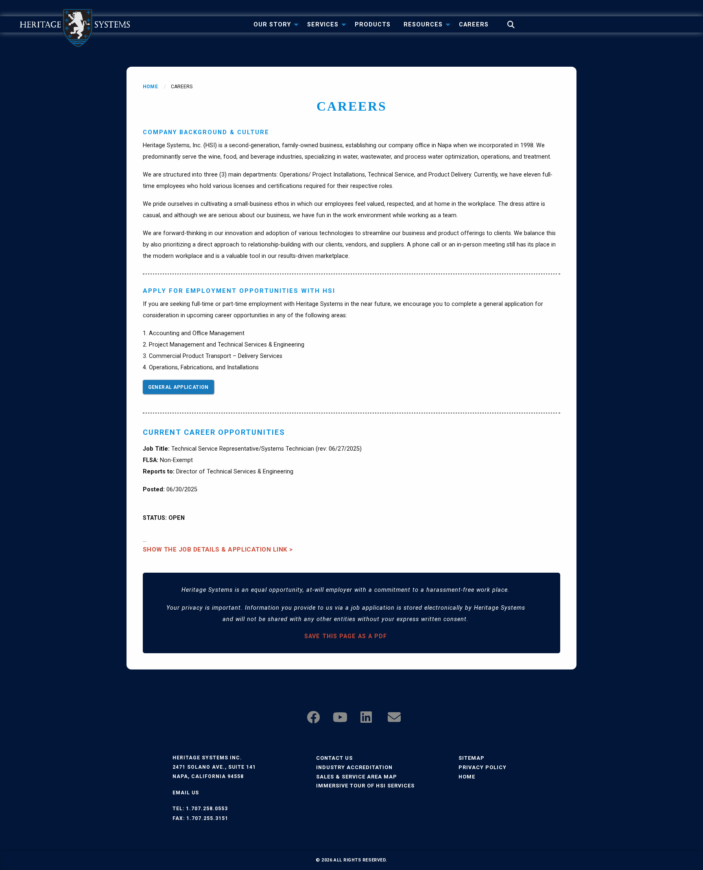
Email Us (185, 793)
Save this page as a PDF (345, 636)
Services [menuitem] (322, 24)
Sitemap (471, 758)
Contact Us (334, 758)
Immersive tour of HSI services (365, 786)
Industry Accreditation (354, 767)
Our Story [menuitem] (272, 24)
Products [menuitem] (373, 24)
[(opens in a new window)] (313, 720)
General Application (178, 387)
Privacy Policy (482, 767)
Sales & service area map (356, 777)
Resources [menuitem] (423, 24)
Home (150, 86)
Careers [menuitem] (474, 24)
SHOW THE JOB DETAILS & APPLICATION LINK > (218, 549)
